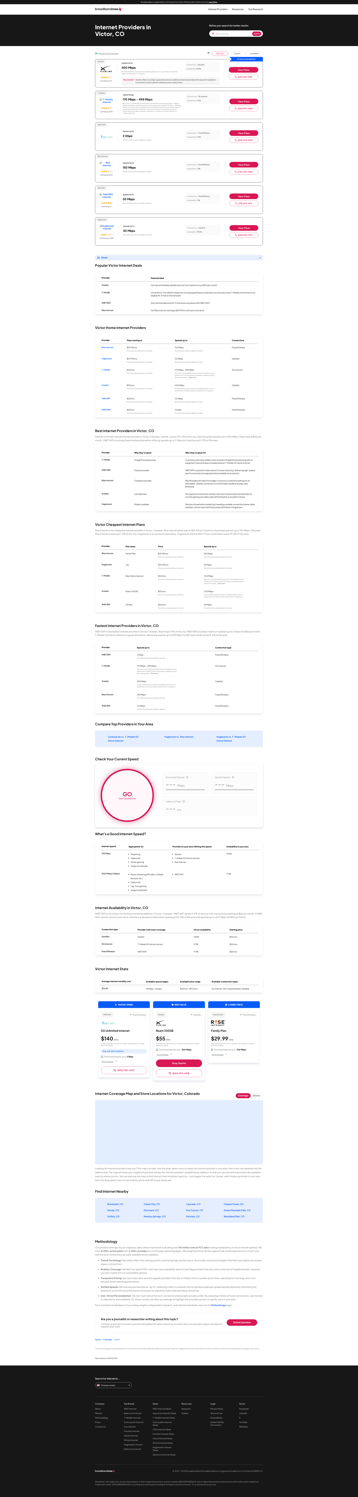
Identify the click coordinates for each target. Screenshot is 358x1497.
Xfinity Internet (131, 1440)
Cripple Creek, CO (234, 1204)
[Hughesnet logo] (107, 227)
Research (186, 1408)
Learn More (213, 2)
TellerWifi (106, 398)
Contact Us (100, 1426)
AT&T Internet (130, 1408)
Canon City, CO (152, 1204)
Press (97, 1422)
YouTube (243, 1422)
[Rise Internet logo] (107, 164)
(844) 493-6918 (245, 77)
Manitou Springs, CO (155, 1216)
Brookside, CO (115, 1204)
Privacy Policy (216, 1408)
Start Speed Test (127, 795)
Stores (256, 1095)
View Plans (243, 69)
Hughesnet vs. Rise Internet (178, 736)
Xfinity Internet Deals (163, 1443)
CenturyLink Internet (134, 1422)
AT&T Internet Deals (162, 1408)
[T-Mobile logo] (107, 100)
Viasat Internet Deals (162, 1438)
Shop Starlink (179, 1063)
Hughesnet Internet (133, 1444)
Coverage (243, 1095)
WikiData (243, 1426)
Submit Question (242, 1322)
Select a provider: (107, 1104)
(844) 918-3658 (245, 108)
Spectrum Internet (133, 1413)
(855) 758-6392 (245, 140)
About (98, 1408)
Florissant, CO (151, 1210)
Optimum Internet (132, 1449)
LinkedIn (243, 1413)
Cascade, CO (193, 1204)
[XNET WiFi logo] (107, 137)
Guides (185, 1413)
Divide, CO (113, 1210)
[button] (218, 9)
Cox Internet (130, 1426)
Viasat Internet (131, 1435)
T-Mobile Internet (132, 1417)
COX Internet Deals (162, 1429)
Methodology (218, 1305)
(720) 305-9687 (245, 171)
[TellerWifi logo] (107, 195)
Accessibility (216, 1417)
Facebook (244, 1408)
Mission (98, 1413)
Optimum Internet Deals (164, 1454)
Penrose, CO (193, 1216)
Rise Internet (108, 347)
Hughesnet (107, 358)
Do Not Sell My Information (217, 1423)
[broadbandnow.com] (108, 9)
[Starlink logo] (106, 69)
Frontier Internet (132, 1431)
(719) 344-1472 (245, 203)
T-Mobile (106, 369)
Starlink (105, 385)
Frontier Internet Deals (163, 1434)
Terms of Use (216, 1413)
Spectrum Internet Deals (164, 1413)
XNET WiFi (106, 409)
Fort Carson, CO (194, 1210)
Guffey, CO (113, 1216)
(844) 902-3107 (245, 235)
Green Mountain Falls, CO (237, 1210)
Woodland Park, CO (234, 1216)
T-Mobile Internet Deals (164, 1417)
